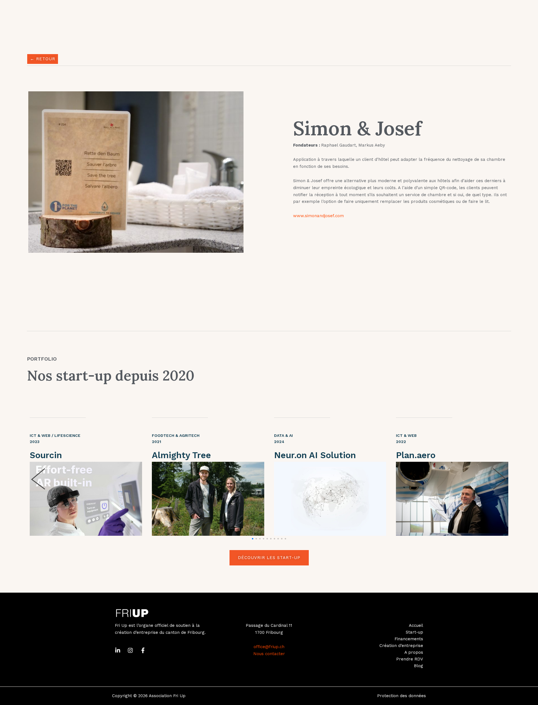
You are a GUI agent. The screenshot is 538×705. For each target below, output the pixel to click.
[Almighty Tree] (208, 499)
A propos (413, 652)
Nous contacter (269, 653)
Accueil (416, 625)
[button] (252, 538)
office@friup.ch (269, 646)
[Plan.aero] (452, 499)
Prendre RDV (409, 659)
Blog (418, 665)
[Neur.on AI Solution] (330, 499)
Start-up (414, 632)
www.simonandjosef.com (318, 215)
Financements (409, 638)
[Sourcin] (86, 499)
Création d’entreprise (401, 645)
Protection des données (401, 695)
